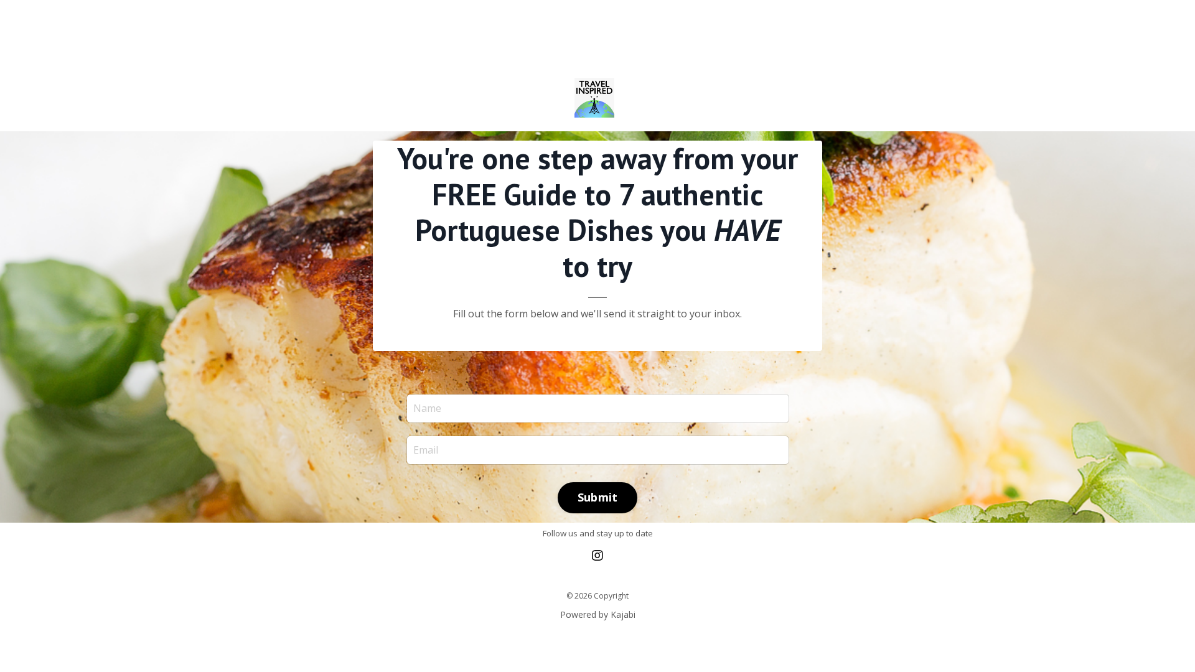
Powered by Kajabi (597, 614)
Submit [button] (598, 497)
